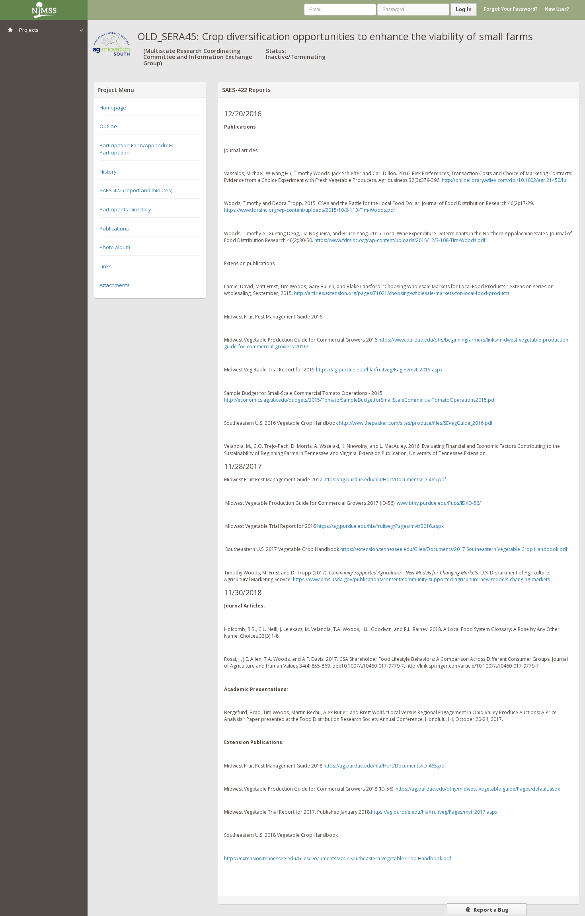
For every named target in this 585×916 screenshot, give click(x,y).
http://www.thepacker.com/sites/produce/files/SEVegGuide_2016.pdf (416, 423)
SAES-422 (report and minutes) (135, 190)
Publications (114, 228)
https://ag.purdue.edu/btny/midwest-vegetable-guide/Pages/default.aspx (478, 788)
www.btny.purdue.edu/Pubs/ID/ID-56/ (439, 503)
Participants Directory (125, 209)
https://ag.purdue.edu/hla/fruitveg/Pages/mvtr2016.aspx (380, 526)
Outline (108, 126)
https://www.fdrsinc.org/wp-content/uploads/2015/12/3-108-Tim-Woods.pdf (400, 240)
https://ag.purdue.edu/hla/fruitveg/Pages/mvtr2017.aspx (434, 812)
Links (105, 266)
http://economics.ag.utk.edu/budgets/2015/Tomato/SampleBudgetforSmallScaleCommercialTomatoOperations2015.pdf (360, 399)
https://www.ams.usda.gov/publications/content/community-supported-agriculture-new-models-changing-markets (421, 579)
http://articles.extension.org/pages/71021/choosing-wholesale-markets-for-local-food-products (401, 293)
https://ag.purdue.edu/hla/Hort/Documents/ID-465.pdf (385, 479)
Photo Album (114, 247)
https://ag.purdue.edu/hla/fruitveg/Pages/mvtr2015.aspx (379, 369)
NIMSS (44, 10)
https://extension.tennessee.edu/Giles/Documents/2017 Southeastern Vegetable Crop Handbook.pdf (453, 549)
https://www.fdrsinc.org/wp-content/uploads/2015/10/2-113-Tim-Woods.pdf (309, 210)
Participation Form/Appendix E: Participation (136, 149)
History (108, 171)
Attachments (114, 285)
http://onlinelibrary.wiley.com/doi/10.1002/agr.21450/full (505, 180)
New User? (557, 9)
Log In (464, 9)
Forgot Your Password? (511, 9)
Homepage (112, 107)
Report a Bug (490, 909)
